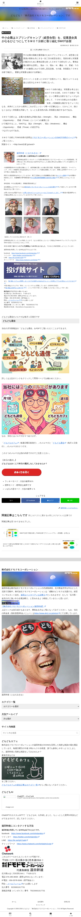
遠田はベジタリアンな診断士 (33, 595)
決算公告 (67, 902)
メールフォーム (13, 300)
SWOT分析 (7, 32)
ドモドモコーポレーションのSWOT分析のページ (53, 137)
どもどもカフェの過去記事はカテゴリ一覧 (20, 785)
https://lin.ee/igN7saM (16, 257)
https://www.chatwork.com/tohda (26, 260)
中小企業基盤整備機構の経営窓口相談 (43, 178)
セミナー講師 (61, 175)
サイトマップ (40, 905)
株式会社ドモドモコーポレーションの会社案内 (40, 187)
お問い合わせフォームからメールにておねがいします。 (41, 192)
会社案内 (40, 902)
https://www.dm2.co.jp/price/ (46, 613)
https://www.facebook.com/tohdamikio (24, 253)
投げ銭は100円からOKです (14, 288)
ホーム (14, 902)
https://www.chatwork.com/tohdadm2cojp (34, 844)
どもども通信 (58, 443)
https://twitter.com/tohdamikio (22, 255)
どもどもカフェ (10, 443)
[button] (77, 733)
